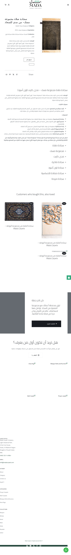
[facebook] (37, 546)
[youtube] (30, 546)
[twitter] (34, 546)
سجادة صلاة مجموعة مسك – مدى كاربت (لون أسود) (42, 90)
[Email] (6, 74)
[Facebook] (17, 74)
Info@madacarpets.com (7, 462)
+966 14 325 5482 (5, 455)
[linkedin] (27, 546)
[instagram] (40, 546)
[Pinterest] (10, 74)
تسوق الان (29, 60)
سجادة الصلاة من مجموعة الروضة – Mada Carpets (52, 244)
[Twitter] (13, 74)
